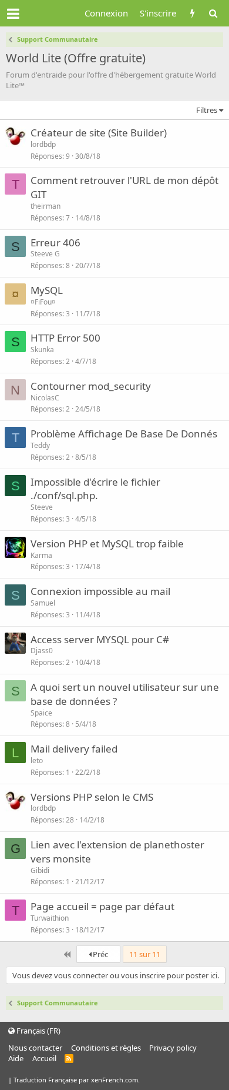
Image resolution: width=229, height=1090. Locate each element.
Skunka (42, 350)
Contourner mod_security (91, 386)
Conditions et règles (106, 1047)
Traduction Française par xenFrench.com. (77, 1079)
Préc (99, 954)
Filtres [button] (206, 110)
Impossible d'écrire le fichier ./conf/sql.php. (95, 489)
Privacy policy (173, 1047)
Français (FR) (37, 1030)
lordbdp (43, 144)
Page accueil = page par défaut (102, 906)
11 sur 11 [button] (144, 954)
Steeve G (45, 254)
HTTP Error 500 (65, 338)
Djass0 (42, 651)
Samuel (43, 603)
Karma (41, 555)
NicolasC (45, 398)
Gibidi (40, 870)
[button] (13, 13)
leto (37, 760)
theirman (45, 206)
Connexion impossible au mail (100, 591)
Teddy (40, 445)
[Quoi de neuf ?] (192, 13)
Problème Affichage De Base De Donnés (124, 433)
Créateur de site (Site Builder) (99, 132)
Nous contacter (35, 1047)
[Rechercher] (213, 13)
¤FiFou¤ (43, 302)
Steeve (42, 507)
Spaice (41, 713)
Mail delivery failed (74, 748)
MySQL (47, 290)
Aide (15, 1058)
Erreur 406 (55, 242)
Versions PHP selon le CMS (92, 797)
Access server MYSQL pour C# (100, 639)
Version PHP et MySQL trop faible (107, 543)
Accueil (44, 1058)
